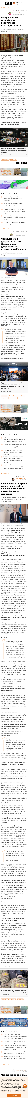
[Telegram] (21, 163)
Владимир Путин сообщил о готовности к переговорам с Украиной (13, 198)
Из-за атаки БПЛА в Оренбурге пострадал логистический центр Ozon (14, 211)
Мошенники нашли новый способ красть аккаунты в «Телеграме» (14, 1052)
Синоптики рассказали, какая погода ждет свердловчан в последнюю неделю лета (13, 205)
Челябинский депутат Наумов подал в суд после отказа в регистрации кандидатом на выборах (13, 459)
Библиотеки (13, 159)
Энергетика (20, 999)
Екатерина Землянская (19, 12)
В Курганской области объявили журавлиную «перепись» (14, 1042)
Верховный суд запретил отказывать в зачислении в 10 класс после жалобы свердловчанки (15, 466)
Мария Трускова (21, 478)
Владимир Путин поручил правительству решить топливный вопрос (15, 217)
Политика (4, 395)
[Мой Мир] (24, 163)
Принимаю (14, 1095)
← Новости (5, 7)
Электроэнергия (12, 999)
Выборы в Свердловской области (16, 395)
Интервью (4, 999)
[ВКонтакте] (17, 163)
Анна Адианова (21, 1070)
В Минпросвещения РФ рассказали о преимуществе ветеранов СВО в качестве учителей (15, 1047)
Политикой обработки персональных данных (13, 1091)
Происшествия (5, 159)
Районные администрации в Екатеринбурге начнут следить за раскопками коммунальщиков (15, 439)
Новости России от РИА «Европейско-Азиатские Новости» (10, 3)
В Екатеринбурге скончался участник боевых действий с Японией (13, 452)
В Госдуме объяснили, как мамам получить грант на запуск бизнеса (14, 223)
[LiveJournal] (26, 163)
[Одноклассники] (19, 163)
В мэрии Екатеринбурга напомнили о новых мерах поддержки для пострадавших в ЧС (15, 446)
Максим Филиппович (20, 234)
